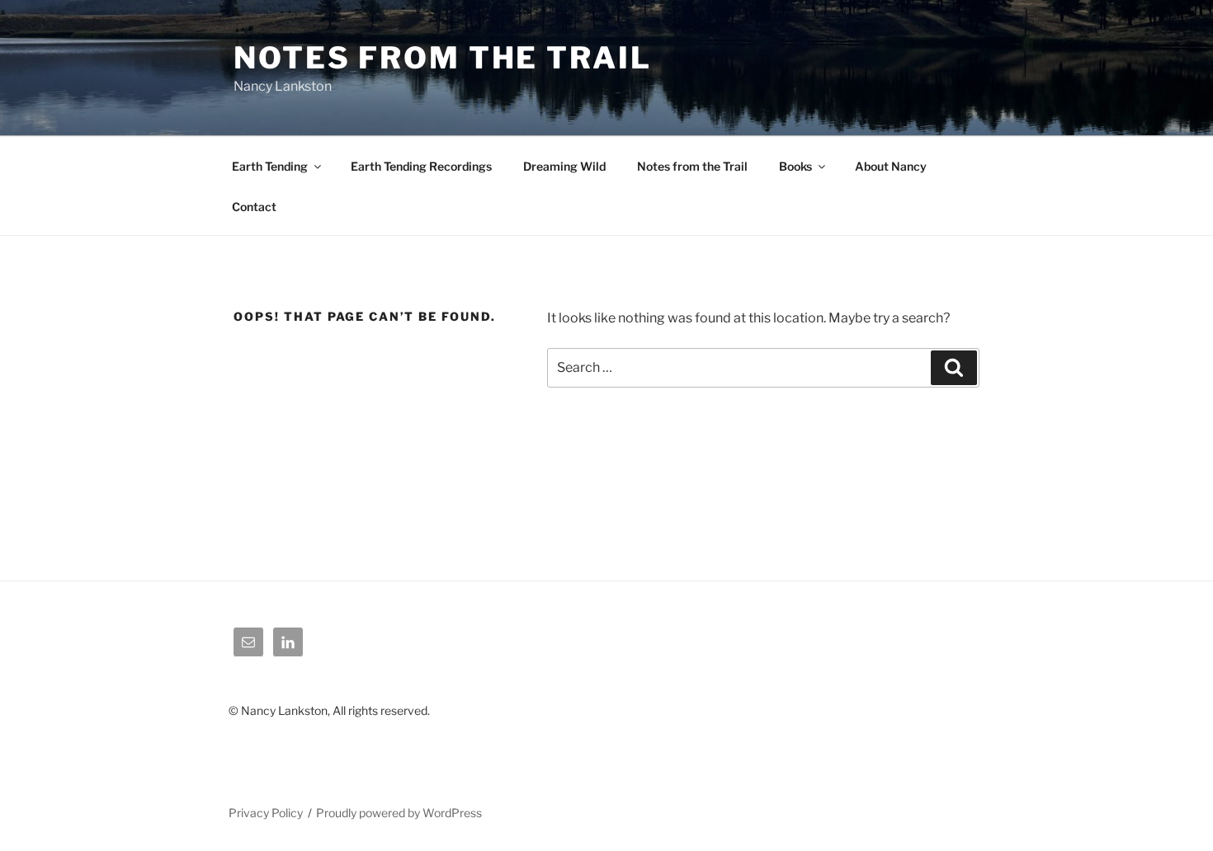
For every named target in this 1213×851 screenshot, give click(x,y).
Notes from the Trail (692, 166)
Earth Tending (270, 166)
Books (795, 166)
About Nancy (891, 166)
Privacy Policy (266, 813)
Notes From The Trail (443, 58)
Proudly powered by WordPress (399, 813)
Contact (254, 207)
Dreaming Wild (564, 166)
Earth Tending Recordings (421, 166)
